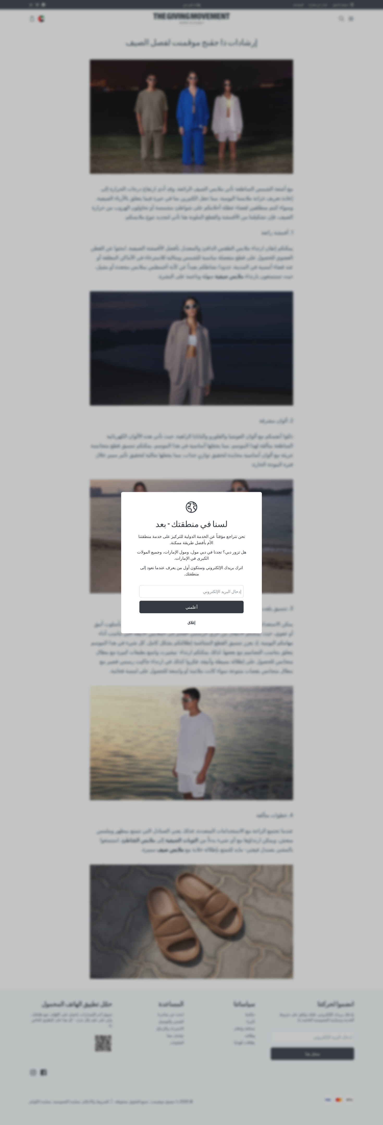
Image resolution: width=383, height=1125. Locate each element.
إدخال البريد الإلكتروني (222, 591)
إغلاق (191, 622)
